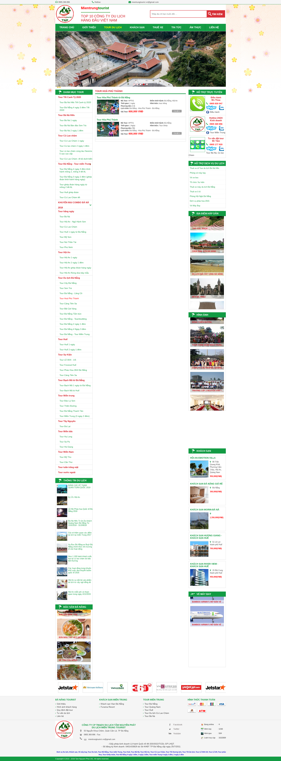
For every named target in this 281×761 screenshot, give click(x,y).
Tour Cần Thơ (66, 462)
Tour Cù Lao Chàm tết (70, 197)
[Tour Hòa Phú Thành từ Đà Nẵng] (108, 107)
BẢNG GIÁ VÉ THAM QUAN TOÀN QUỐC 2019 (79, 486)
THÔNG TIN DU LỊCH (74, 480)
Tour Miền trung (66, 395)
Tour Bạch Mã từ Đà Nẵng (71, 380)
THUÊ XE (158, 27)
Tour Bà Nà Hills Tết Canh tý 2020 (75, 102)
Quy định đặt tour (65, 710)
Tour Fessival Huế (68, 365)
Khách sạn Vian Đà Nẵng (112, 704)
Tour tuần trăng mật (68, 467)
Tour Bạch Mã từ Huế (69, 390)
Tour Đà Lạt (65, 426)
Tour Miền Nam (66, 452)
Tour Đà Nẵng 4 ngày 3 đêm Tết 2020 (74, 108)
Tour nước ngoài (66, 472)
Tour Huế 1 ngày (67, 344)
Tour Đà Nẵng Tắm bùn (70, 314)
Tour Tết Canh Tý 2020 (69, 97)
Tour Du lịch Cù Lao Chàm (157, 713)
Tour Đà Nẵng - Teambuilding (73, 319)
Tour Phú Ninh (66, 247)
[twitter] (176, 728)
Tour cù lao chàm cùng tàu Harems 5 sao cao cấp (76, 152)
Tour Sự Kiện (65, 354)
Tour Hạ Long (66, 436)
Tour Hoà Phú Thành (69, 298)
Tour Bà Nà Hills (66, 115)
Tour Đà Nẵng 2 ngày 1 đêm (73, 324)
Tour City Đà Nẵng (68, 283)
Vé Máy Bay (195, 206)
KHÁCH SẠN (137, 27)
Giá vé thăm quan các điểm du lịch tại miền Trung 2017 (80, 534)
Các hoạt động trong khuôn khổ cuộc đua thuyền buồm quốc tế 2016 (79, 570)
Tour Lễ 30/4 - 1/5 (68, 360)
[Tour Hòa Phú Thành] (108, 129)
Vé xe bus (194, 177)
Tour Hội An (64, 252)
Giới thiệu (61, 704)
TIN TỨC (176, 27)
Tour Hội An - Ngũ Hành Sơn (73, 221)
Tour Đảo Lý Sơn (67, 401)
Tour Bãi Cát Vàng (68, 308)
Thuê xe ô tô (195, 192)
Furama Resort (108, 707)
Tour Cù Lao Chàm (68, 227)
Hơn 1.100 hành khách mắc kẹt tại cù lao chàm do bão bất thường (80, 558)
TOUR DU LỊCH (113, 27)
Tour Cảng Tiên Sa (68, 303)
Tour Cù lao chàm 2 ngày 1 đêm (74, 146)
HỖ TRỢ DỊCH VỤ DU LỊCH (209, 163)
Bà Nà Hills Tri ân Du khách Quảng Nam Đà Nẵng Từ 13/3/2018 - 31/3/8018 (80, 523)
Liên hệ (60, 716)
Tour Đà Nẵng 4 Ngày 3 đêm (73, 329)
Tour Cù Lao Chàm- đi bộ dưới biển (76, 159)
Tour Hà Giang (66, 447)
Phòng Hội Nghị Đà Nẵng (200, 196)
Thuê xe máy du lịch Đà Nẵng (202, 187)
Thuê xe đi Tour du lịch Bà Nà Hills (204, 168)
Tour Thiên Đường (68, 406)
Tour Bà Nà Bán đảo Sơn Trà (73, 125)
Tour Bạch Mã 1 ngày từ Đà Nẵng (75, 385)
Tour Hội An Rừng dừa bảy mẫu (74, 273)
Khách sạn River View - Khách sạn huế (204, 565)
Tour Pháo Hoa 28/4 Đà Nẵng (73, 370)
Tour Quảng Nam (153, 707)
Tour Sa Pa (65, 442)
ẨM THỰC (195, 27)
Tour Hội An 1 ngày (68, 257)
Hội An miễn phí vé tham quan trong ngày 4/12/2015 (79, 593)
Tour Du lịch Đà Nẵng (69, 278)
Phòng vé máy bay (198, 173)
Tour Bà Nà (65, 216)
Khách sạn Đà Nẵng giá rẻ (206, 483)
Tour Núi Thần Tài (68, 242)
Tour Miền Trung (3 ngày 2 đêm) (75, 416)
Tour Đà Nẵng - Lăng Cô (71, 293)
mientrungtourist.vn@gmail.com (145, 2)
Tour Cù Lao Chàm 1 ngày (72, 141)
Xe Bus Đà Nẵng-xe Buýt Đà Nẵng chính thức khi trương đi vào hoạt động (80, 546)
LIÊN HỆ (214, 27)
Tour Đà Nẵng (151, 704)
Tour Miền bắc (65, 431)
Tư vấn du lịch (63, 713)
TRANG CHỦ (66, 27)
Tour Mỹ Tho (65, 457)
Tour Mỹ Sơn (65, 237)
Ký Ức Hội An (74, 497)
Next (221, 60)
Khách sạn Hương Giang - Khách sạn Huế (206, 536)
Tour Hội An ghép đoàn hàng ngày (75, 268)
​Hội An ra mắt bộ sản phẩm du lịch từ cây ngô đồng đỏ (79, 581)
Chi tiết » (177, 111)
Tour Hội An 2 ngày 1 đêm (72, 262)
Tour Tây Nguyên (67, 421)
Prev (59, 60)
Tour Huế (62, 339)
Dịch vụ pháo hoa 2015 (199, 201)
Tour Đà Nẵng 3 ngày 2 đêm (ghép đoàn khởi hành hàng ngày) (76, 178)
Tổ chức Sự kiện (197, 182)
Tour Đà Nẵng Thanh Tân (71, 411)
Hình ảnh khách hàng (67, 707)
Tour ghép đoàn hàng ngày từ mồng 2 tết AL (73, 185)
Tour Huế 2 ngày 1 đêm (70, 349)
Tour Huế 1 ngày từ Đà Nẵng (73, 232)
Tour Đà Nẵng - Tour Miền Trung (75, 334)
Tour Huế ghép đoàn (69, 192)
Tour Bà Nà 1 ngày (68, 120)
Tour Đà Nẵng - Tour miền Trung (74, 164)
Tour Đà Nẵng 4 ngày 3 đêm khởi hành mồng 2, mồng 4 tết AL (75, 170)
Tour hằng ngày (66, 211)
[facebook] (176, 724)
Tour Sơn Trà (66, 288)
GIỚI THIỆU (89, 27)
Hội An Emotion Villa (203, 458)
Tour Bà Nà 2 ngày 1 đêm (71, 130)
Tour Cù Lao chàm (67, 135)
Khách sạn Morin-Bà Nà (204, 509)
